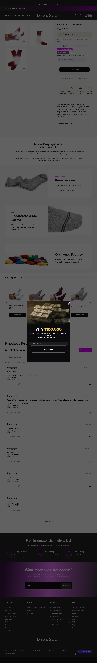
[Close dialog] (68, 303)
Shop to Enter (48, 349)
